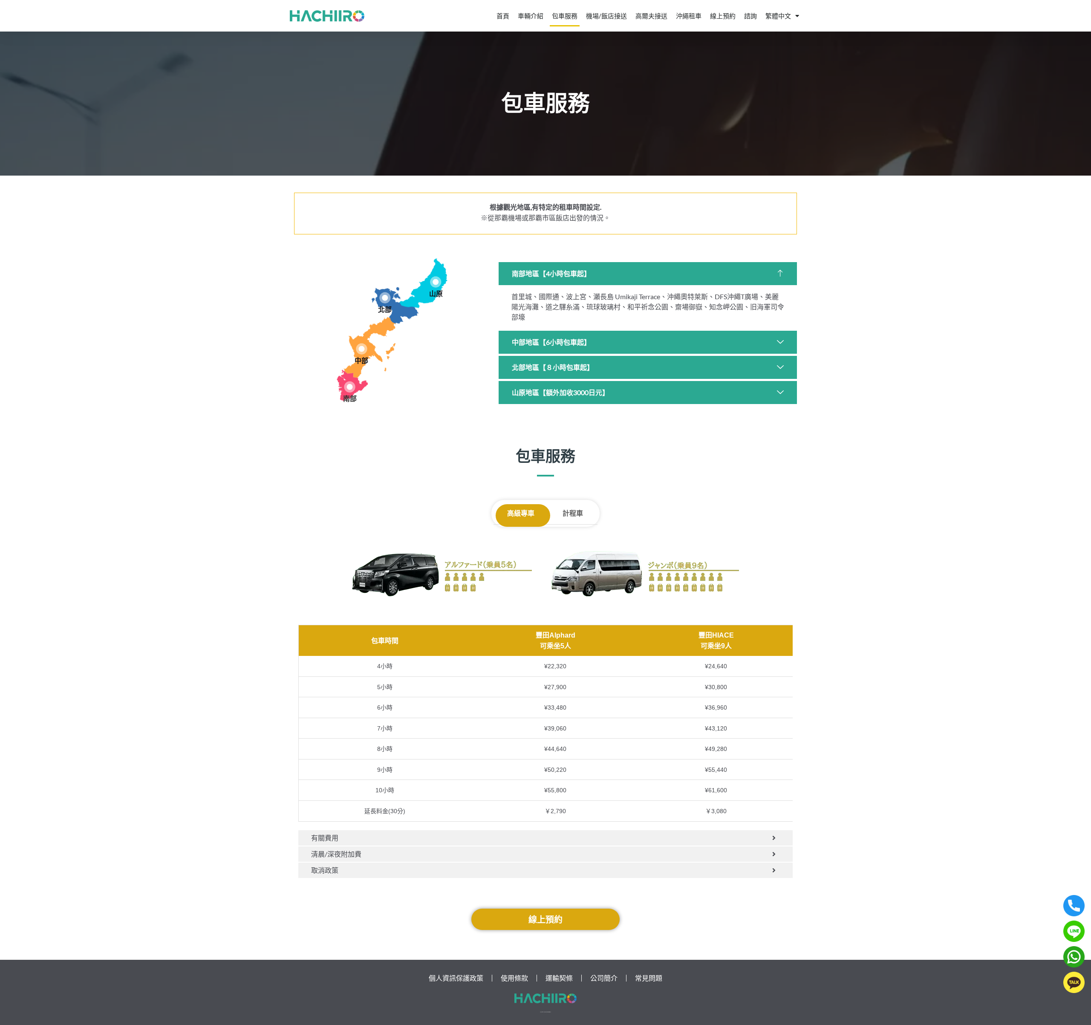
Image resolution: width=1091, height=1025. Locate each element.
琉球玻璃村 (603, 307)
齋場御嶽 (688, 307)
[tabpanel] (545, 730)
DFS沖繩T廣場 (736, 296)
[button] (648, 273)
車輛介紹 (530, 16)
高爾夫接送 (651, 16)
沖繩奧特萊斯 (687, 296)
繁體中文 (778, 16)
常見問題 (648, 978)
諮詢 (750, 16)
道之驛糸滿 (563, 307)
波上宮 (576, 296)
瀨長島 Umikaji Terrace (626, 296)
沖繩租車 (688, 16)
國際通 (549, 296)
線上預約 (723, 16)
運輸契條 (559, 978)
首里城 (521, 296)
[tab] (521, 513)
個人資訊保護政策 (456, 978)
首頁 (502, 16)
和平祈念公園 (647, 307)
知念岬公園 (726, 307)
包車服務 (564, 16)
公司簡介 (604, 978)
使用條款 (514, 978)
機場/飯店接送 (606, 16)
